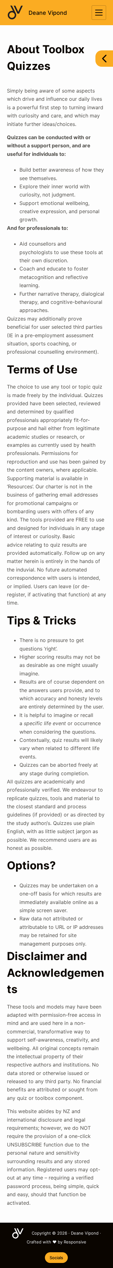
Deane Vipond (48, 12)
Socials (56, 1257)
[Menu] (99, 12)
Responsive (75, 1241)
